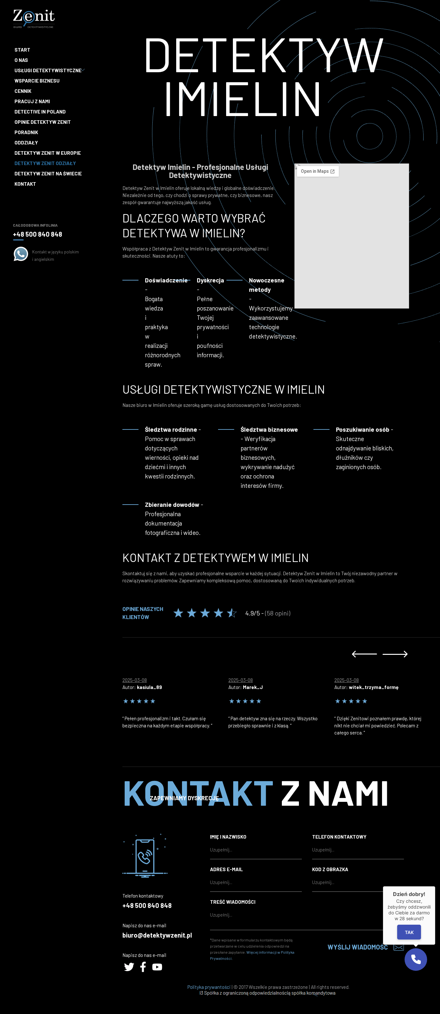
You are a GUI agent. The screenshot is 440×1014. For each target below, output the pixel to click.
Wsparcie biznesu (37, 81)
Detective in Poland (40, 111)
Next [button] (395, 654)
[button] (416, 959)
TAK (409, 932)
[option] (175, 701)
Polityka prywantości (209, 987)
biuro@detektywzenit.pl (157, 935)
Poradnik (26, 132)
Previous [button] (364, 654)
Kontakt (25, 184)
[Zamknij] (435, 886)
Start (22, 50)
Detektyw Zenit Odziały (45, 163)
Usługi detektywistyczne (47, 70)
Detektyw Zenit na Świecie (48, 173)
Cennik (22, 91)
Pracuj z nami (32, 101)
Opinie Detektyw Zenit (42, 122)
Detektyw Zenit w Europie (47, 153)
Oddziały (26, 142)
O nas (21, 60)
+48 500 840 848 (37, 234)
